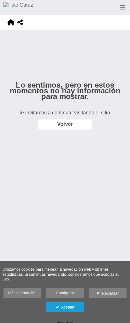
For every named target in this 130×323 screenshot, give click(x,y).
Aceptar (66, 307)
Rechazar (109, 293)
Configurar (65, 293)
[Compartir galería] (20, 23)
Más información (22, 293)
